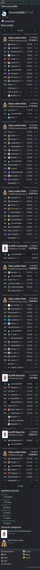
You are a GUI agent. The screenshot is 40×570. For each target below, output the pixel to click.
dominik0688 (9, 21)
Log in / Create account (31, 2)
